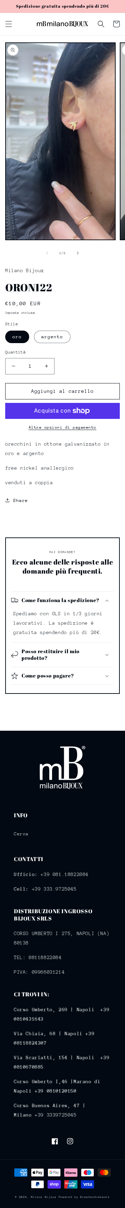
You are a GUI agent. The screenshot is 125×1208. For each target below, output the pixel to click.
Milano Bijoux (44, 1197)
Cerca (21, 833)
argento (52, 336)
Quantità (15, 352)
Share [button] (20, 500)
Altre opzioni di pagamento (63, 427)
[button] (8, 24)
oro (17, 336)
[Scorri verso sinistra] (47, 253)
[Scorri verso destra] (77, 253)
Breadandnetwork (95, 1197)
